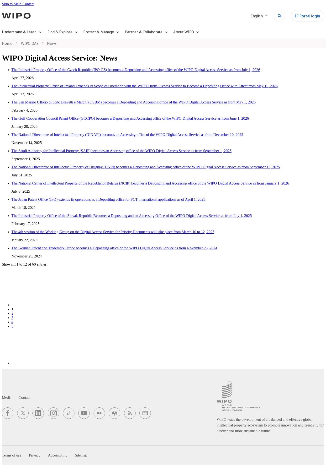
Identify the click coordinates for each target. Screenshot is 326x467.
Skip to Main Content (18, 4)
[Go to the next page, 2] (47, 363)
